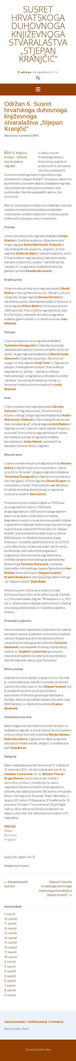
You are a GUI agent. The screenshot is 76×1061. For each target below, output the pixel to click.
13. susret (10, 933)
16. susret (10, 947)
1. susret (9, 914)
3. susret (10, 966)
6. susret (23, 865)
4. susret (10, 971)
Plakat (8, 830)
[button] (38, 90)
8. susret (10, 990)
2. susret (10, 961)
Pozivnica (10, 835)
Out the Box (44, 1049)
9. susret (10, 995)
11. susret (10, 923)
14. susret (10, 938)
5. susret (10, 976)
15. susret (10, 942)
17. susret (10, 952)
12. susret (10, 928)
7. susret (9, 985)
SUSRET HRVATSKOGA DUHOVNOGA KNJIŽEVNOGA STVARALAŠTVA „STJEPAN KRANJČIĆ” (38, 34)
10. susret (10, 918)
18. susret (10, 957)
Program (10, 839)
